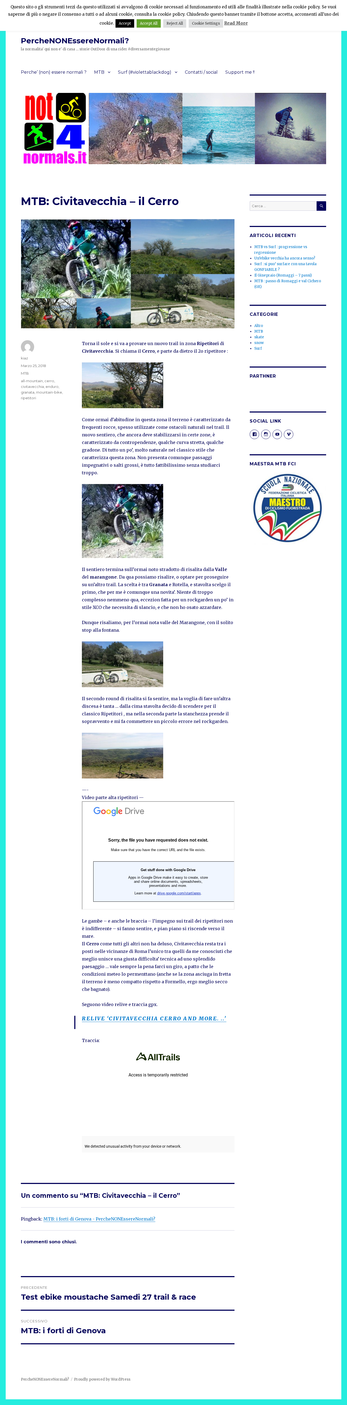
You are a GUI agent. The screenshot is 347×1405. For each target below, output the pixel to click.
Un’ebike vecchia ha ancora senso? (284, 258)
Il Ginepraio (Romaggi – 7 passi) (283, 275)
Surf (258, 348)
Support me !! (240, 72)
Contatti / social (201, 72)
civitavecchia (32, 386)
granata (27, 392)
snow (259, 342)
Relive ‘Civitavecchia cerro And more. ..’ (154, 1018)
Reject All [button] (174, 23)
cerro (49, 381)
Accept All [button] (149, 23)
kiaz (24, 358)
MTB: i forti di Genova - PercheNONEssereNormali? (99, 1219)
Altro (258, 325)
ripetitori (28, 398)
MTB (99, 72)
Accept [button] (125, 23)
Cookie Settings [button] (206, 23)
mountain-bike (49, 392)
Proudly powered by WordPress (102, 1379)
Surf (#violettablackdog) (144, 72)
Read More (236, 23)
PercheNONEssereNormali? (75, 40)
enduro (52, 386)
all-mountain (32, 381)
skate (259, 337)
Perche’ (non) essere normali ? (53, 72)
